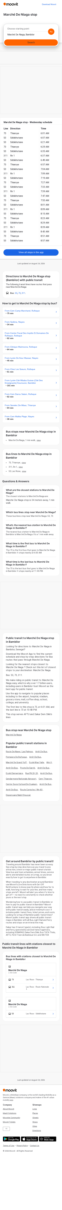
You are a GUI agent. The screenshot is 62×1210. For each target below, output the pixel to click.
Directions (36, 1130)
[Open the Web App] (47, 1139)
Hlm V (49, 762)
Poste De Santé (27, 768)
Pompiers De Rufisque (16, 757)
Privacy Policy (22, 1146)
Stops (35, 1122)
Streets (35, 1118)
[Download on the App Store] (29, 1139)
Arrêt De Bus (41, 751)
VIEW (39, 440)
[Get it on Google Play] (11, 1139)
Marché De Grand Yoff (16, 762)
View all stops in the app (31, 252)
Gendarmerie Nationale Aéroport (21, 779)
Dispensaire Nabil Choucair (18, 795)
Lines (34, 1109)
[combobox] (31, 29)
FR (6, 1128)
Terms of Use (8, 1146)
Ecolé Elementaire (14, 773)
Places (35, 1113)
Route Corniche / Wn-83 (31, 790)
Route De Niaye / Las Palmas (19, 751)
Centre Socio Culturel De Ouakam (21, 784)
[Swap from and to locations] (51, 32)
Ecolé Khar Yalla (36, 762)
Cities (34, 1126)
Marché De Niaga (14, 735)
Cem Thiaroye (45, 779)
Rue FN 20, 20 (31, 773)
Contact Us (34, 1146)
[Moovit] (10, 4)
